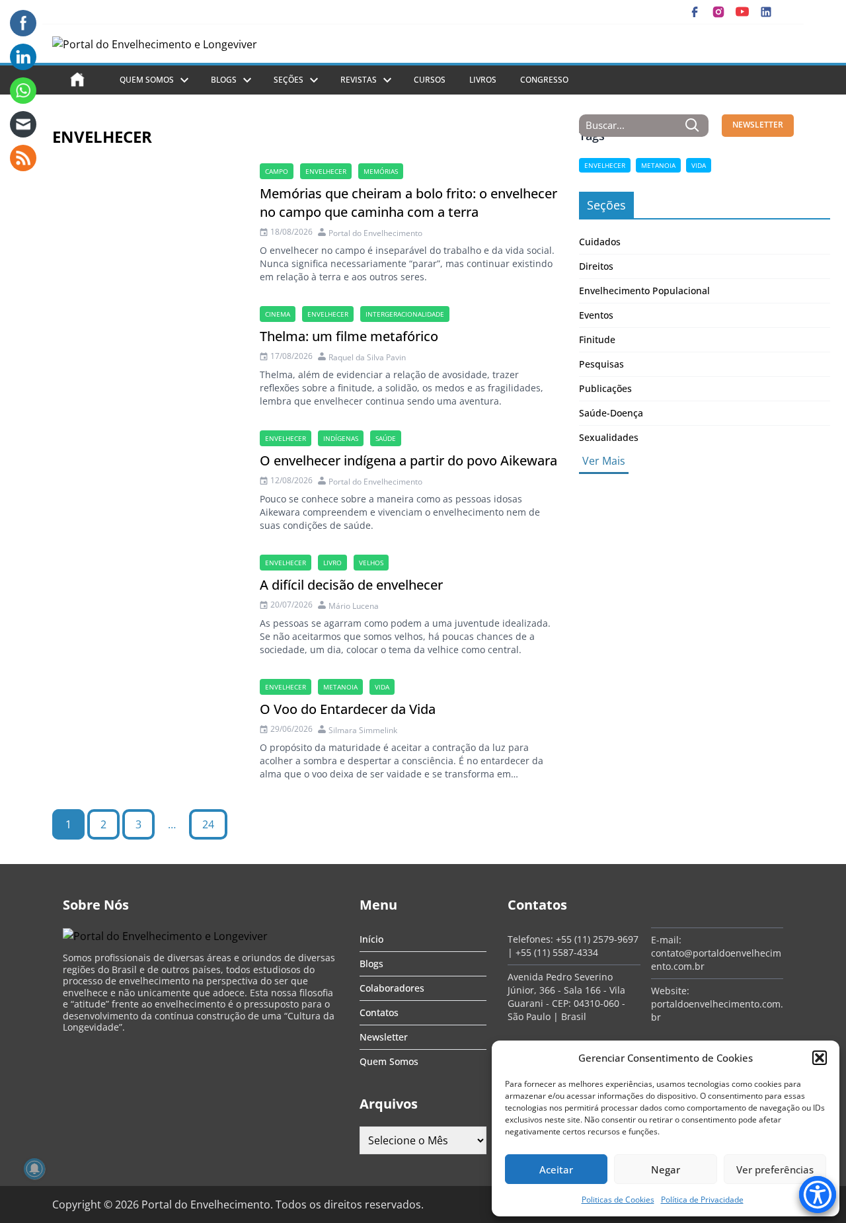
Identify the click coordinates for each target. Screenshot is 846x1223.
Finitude (597, 339)
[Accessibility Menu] (817, 1194)
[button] (819, 1057)
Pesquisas (601, 364)
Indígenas (340, 438)
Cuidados (600, 241)
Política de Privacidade (702, 1199)
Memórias (381, 171)
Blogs (224, 79)
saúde (385, 438)
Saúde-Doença (611, 413)
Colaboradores (392, 988)
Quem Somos (147, 79)
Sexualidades (608, 437)
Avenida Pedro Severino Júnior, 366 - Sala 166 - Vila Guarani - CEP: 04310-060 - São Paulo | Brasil (566, 996)
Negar (665, 1169)
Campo (276, 171)
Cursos (429, 79)
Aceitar (556, 1169)
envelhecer (325, 171)
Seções (288, 79)
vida (382, 686)
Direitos (596, 266)
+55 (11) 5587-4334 (557, 952)
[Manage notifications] (34, 1168)
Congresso (544, 79)
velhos (371, 562)
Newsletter (384, 1037)
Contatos (379, 1012)
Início (371, 939)
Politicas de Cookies (618, 1199)
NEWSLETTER (757, 124)
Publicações (605, 388)
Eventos (596, 315)
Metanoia (340, 686)
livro (332, 562)
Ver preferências (775, 1169)
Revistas (358, 79)
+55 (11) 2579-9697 (597, 939)
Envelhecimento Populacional (644, 290)
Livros (482, 79)
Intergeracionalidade (404, 314)
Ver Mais (603, 461)
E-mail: (666, 939)
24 (208, 824)
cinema (277, 314)
